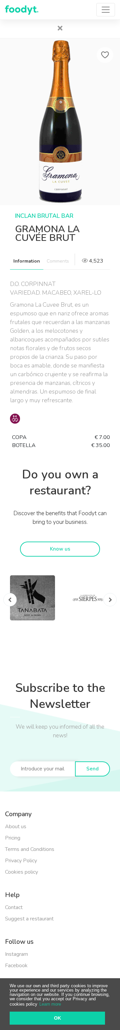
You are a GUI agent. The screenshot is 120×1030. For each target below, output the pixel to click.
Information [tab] (26, 261)
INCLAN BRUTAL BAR (44, 216)
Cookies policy (21, 872)
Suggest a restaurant (29, 918)
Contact (14, 907)
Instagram (16, 954)
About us (15, 826)
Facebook (16, 965)
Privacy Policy (21, 860)
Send (92, 768)
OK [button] (57, 1018)
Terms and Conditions (29, 849)
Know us (60, 549)
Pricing (12, 838)
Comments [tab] (58, 261)
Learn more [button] (50, 1004)
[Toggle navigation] (105, 9)
